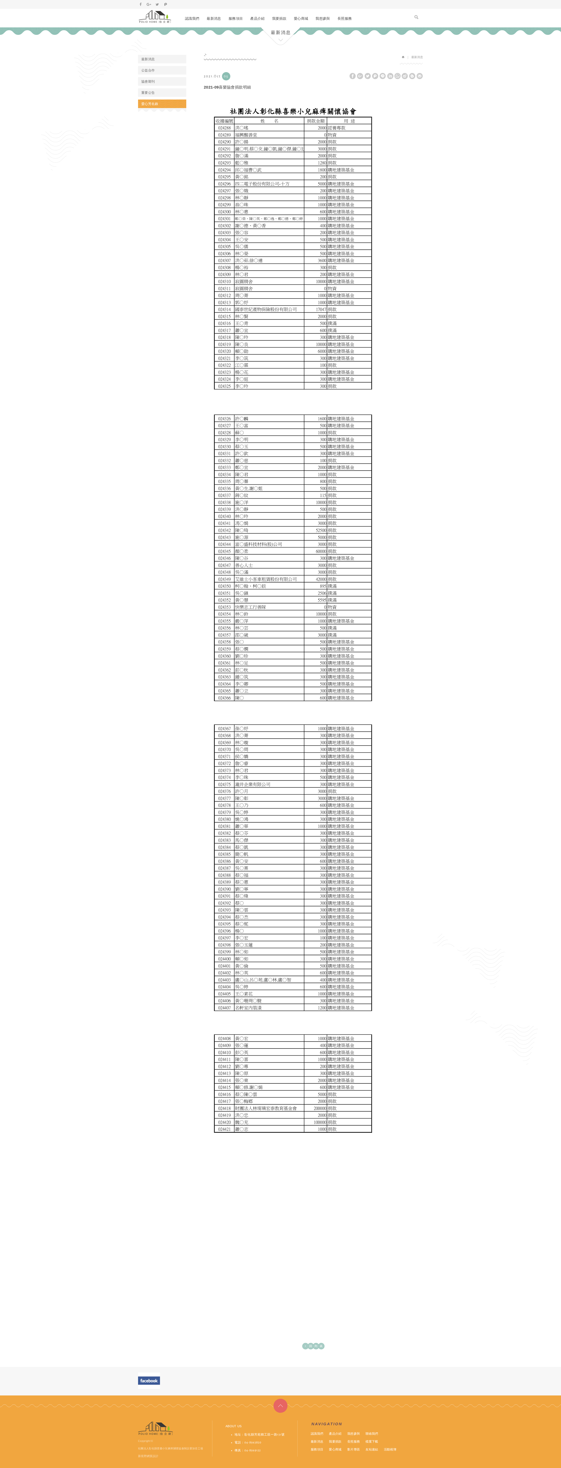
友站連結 (372, 1449)
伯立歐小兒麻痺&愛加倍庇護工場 (155, 16)
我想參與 (323, 18)
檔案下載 (372, 1441)
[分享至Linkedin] (390, 76)
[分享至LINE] (382, 76)
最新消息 (214, 18)
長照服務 (344, 18)
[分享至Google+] (149, 4)
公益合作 (148, 70)
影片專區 (353, 1449)
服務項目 (236, 18)
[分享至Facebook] (140, 4)
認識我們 (192, 18)
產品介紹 (257, 18)
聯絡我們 (372, 1433)
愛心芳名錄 (149, 104)
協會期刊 (148, 81)
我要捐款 (279, 18)
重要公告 (148, 92)
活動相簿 (390, 1449)
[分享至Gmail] (419, 76)
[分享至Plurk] (165, 4)
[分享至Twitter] (157, 4)
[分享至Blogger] (412, 76)
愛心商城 (301, 18)
